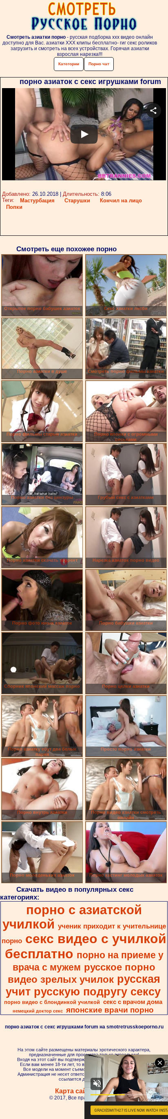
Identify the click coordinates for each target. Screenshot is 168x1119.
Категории (68, 64)
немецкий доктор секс (38, 1010)
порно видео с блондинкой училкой (52, 1002)
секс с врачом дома (132, 1002)
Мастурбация (37, 200)
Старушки (77, 200)
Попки (14, 207)
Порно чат (98, 64)
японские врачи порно (110, 1010)
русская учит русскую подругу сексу (83, 985)
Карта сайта (74, 1091)
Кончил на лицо (121, 200)
